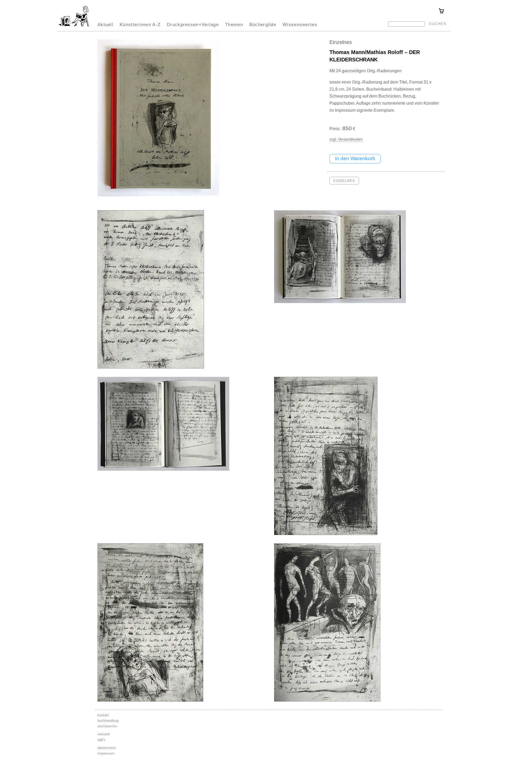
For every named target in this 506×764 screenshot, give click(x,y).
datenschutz (107, 748)
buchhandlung (108, 721)
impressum (106, 753)
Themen (234, 24)
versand (104, 734)
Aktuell (105, 24)
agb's (101, 740)
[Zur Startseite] (74, 26)
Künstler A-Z (140, 24)
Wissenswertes (300, 24)
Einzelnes (340, 42)
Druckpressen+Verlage (193, 24)
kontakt (103, 715)
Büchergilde (262, 24)
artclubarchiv (107, 726)
